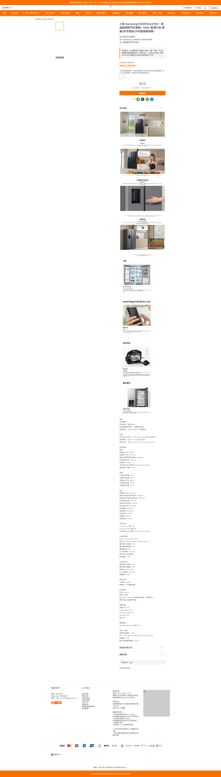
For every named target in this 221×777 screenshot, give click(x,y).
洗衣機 (88, 13)
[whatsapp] (147, 99)
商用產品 (199, 13)
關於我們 (85, 694)
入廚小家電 (49, 13)
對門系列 (50, 19)
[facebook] (142, 99)
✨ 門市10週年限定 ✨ (32, 13)
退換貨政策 (86, 698)
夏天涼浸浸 (101, 13)
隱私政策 (85, 696)
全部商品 (38, 19)
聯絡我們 (142, 93)
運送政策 (85, 704)
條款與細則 (86, 700)
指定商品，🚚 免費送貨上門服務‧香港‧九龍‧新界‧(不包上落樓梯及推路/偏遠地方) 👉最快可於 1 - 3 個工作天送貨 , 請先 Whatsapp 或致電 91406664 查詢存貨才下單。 (142, 52)
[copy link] (152, 99)
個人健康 (129, 13)
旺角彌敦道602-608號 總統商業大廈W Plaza (126, 705)
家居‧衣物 (156, 13)
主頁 (4, 13)
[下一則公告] (175, 2)
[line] (138, 99)
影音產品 (171, 13)
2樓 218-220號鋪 (119, 708)
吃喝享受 (213, 13)
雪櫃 (77, 13)
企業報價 (14, 13)
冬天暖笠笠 (185, 13)
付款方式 (85, 702)
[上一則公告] (46, 2)
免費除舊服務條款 (88, 706)
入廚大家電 (64, 13)
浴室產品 (115, 13)
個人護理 (142, 13)
